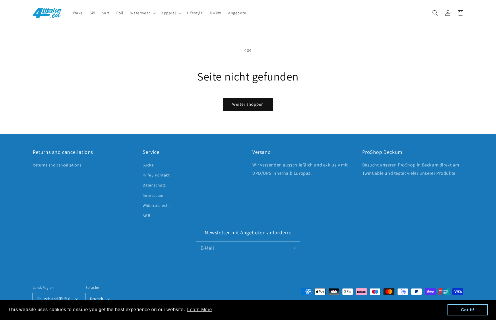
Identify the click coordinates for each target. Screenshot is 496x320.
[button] (435, 13)
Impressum (153, 195)
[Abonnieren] (293, 248)
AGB (146, 215)
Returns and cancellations (57, 165)
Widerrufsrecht (156, 205)
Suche (148, 165)
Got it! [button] (467, 309)
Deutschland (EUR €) (54, 298)
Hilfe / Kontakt (156, 175)
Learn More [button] (199, 309)
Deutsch (96, 298)
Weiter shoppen (248, 104)
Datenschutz (154, 185)
